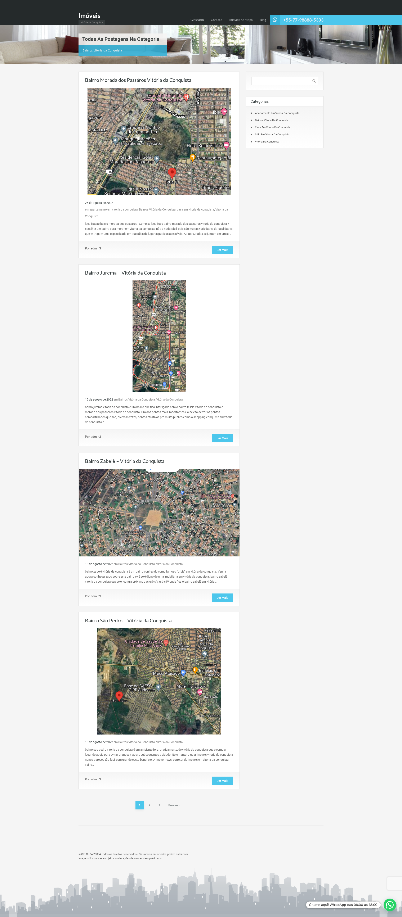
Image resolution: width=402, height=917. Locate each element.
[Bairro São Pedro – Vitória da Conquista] (159, 681)
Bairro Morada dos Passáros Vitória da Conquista (138, 80)
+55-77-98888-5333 (303, 19)
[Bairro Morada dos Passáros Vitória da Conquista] (159, 141)
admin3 (96, 248)
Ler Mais (222, 250)
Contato (216, 20)
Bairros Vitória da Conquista (157, 209)
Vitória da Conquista (169, 399)
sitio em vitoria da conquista (272, 134)
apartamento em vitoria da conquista (114, 209)
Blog (263, 20)
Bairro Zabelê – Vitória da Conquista (124, 461)
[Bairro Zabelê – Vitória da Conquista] (159, 512)
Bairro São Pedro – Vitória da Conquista (128, 620)
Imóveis (89, 15)
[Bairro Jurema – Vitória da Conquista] (159, 336)
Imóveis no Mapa (241, 20)
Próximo (173, 805)
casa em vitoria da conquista (195, 209)
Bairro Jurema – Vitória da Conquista (125, 273)
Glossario (197, 20)
